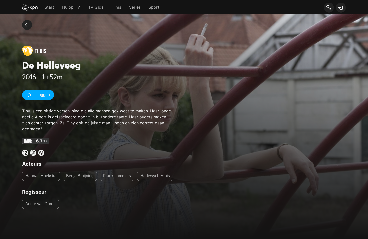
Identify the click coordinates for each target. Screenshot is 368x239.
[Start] (30, 8)
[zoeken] (329, 8)
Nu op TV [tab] (71, 7)
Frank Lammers (117, 176)
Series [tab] (135, 7)
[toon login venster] (341, 8)
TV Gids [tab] (95, 7)
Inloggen (42, 95)
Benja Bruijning (80, 176)
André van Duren (40, 204)
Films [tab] (116, 7)
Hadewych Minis (155, 176)
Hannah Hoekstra (41, 176)
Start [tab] (49, 7)
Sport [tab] (154, 7)
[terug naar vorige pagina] (27, 25)
